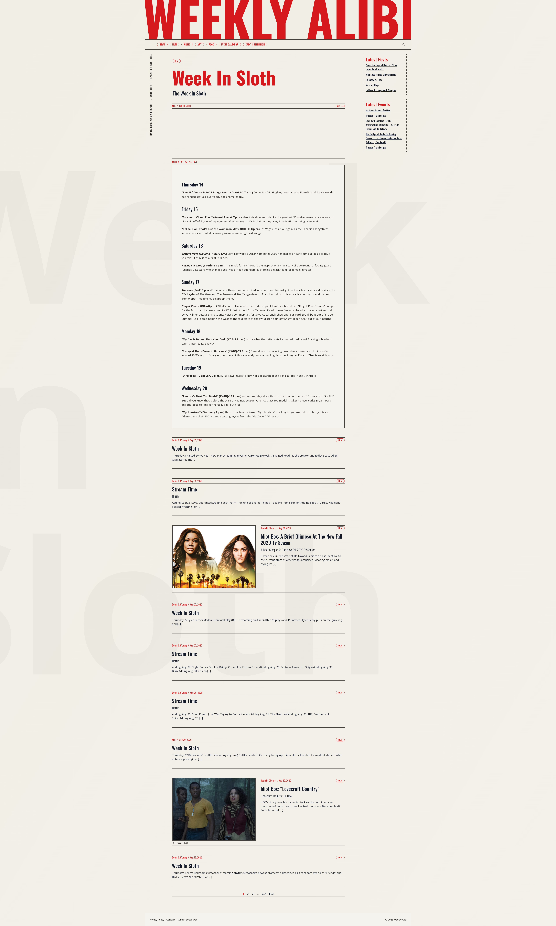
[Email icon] (195, 162)
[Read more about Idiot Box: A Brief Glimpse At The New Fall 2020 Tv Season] (214, 558)
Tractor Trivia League (376, 115)
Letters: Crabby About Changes (381, 90)
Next (271, 893)
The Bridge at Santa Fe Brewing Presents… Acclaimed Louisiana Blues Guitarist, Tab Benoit (384, 138)
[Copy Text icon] (190, 162)
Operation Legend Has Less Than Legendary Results (381, 67)
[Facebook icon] (181, 162)
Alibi (174, 106)
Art (199, 44)
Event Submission (255, 44)
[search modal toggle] (404, 44)
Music (187, 44)
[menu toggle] (150, 44)
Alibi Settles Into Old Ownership (381, 74)
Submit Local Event (188, 919)
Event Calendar (229, 44)
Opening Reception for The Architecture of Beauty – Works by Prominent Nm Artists (382, 125)
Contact (170, 919)
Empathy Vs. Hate (374, 80)
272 (264, 893)
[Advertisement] (258, 133)
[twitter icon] (186, 162)
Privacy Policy (156, 919)
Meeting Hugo (372, 85)
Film (174, 44)
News (162, 44)
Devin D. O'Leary (179, 440)
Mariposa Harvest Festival (378, 110)
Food (211, 44)
